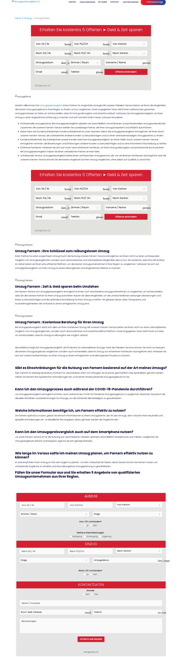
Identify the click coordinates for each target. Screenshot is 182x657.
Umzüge (72, 2)
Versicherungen (87, 2)
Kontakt (114, 2)
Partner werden (130, 2)
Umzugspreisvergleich (51, 105)
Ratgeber (102, 2)
